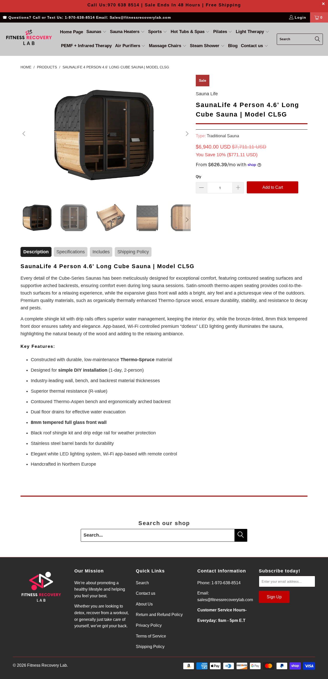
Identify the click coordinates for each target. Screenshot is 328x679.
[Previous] (24, 134)
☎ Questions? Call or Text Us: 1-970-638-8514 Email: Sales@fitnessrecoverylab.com (87, 17)
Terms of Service (151, 636)
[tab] (36, 252)
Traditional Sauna (223, 135)
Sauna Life (207, 93)
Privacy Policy (149, 625)
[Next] (187, 134)
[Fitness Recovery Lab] (29, 39)
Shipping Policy (150, 646)
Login (300, 17)
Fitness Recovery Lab (47, 665)
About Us (144, 604)
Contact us (145, 593)
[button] (96, 32)
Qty (198, 177)
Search (142, 583)
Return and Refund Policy (159, 614)
